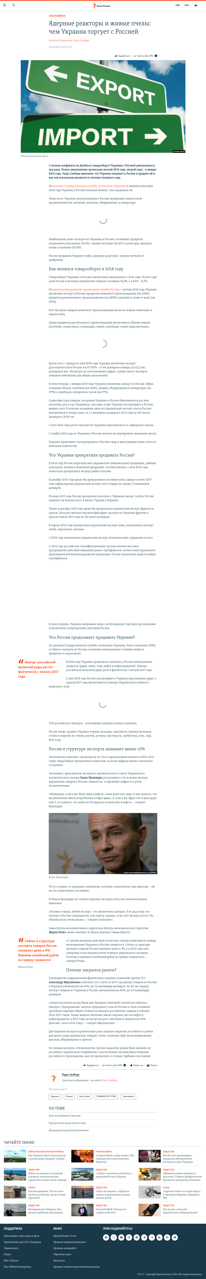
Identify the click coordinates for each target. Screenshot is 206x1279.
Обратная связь (62, 1254)
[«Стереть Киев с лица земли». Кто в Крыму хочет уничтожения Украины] (82, 1156)
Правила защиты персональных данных (76, 1267)
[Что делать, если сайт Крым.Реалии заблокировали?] (150, 1210)
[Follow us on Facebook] (106, 1237)
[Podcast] (167, 1237)
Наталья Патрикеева (60, 40)
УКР (177, 5)
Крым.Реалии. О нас (64, 1236)
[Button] (122, 56)
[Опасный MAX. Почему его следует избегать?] (82, 1210)
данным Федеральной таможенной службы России (86, 289)
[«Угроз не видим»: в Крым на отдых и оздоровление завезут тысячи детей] (82, 1192)
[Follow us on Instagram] (129, 1237)
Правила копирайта (64, 1248)
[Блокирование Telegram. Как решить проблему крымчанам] (15, 1210)
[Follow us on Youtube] (121, 1237)
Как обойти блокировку (17, 1267)
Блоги (31, 1188)
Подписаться (11, 1248)
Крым (166, 1188)
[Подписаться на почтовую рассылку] (175, 1237)
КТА (187, 5)
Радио (7, 1254)
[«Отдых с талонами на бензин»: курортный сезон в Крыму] (82, 1174)
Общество (168, 1152)
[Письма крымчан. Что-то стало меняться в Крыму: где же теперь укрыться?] (15, 1192)
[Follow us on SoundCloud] (152, 1237)
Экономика (57, 16)
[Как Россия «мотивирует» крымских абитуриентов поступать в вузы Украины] (150, 1156)
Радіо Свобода (81, 40)
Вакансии (59, 1260)
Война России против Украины (46, 1152)
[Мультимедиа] (196, 5)
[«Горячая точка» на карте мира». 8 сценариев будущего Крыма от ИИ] (150, 1192)
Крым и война (104, 1152)
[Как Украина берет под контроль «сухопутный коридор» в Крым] (15, 1156)
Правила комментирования (69, 1242)
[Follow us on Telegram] (144, 1237)
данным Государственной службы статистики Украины (89, 186)
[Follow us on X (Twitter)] (114, 1237)
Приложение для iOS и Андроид (22, 1242)
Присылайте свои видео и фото (21, 1236)
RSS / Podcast (11, 1260)
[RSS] (159, 1237)
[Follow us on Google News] (137, 1237)
